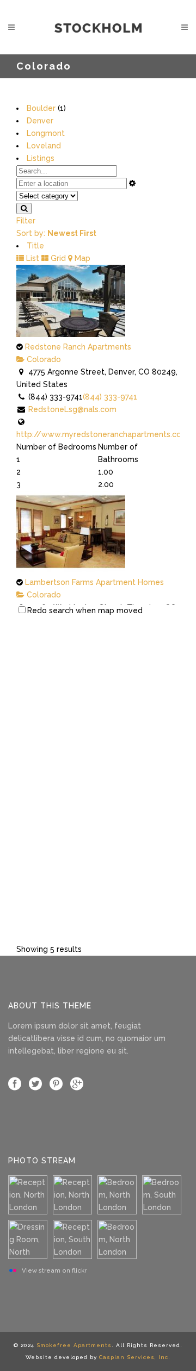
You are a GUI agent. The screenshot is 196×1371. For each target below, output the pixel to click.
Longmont (46, 133)
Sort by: (56, 233)
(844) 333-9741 (110, 396)
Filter (25, 220)
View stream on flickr (54, 1270)
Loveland (44, 145)
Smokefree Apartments (74, 1345)
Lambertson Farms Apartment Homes (94, 582)
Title (35, 245)
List (31, 258)
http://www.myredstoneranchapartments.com (102, 434)
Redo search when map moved (85, 610)
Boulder (41, 108)
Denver (40, 120)
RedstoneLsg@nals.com (72, 409)
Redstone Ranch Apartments (78, 346)
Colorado (42, 359)
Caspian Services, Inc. (134, 1357)
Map (81, 258)
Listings (40, 158)
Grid (57, 258)
